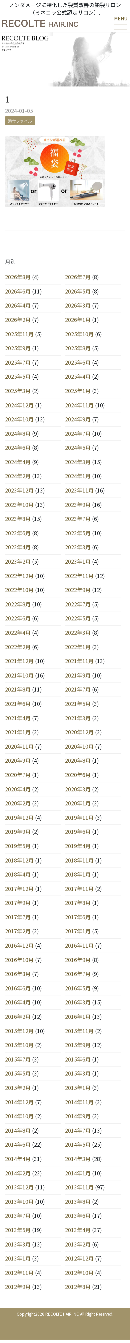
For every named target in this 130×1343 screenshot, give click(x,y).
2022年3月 (78, 632)
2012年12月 (79, 1258)
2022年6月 (18, 618)
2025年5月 (18, 376)
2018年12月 (19, 860)
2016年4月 (18, 1002)
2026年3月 (78, 305)
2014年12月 (19, 1102)
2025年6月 (78, 362)
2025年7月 (18, 362)
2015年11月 (79, 1031)
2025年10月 (79, 334)
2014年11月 (79, 1102)
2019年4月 (78, 846)
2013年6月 (78, 1215)
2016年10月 (19, 960)
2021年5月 (78, 704)
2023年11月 (79, 490)
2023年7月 (78, 519)
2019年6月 (78, 831)
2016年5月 (78, 988)
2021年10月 (19, 675)
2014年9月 (78, 1116)
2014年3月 (78, 1159)
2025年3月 (18, 391)
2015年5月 (18, 1073)
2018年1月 (78, 874)
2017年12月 (19, 889)
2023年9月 (78, 505)
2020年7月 (18, 775)
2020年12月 (79, 732)
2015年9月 (78, 1045)
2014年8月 (18, 1130)
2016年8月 (18, 974)
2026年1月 (78, 320)
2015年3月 (78, 1073)
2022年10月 (19, 590)
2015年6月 (78, 1059)
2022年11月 (79, 576)
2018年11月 (79, 860)
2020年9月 (18, 760)
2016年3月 (78, 1002)
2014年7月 (78, 1130)
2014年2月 (18, 1173)
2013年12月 (19, 1187)
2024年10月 (19, 419)
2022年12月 (19, 576)
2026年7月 (78, 277)
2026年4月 (18, 305)
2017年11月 (79, 889)
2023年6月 (18, 533)
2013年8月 (78, 1201)
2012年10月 (79, 1273)
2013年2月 (78, 1244)
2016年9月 (78, 960)
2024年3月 (78, 462)
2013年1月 (18, 1258)
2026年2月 (18, 320)
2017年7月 (18, 917)
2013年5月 (18, 1230)
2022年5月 (78, 618)
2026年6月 (18, 291)
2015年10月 (19, 1045)
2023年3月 (78, 547)
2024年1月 (78, 476)
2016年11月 (79, 945)
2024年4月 (18, 462)
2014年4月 (18, 1159)
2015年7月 (18, 1059)
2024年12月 (19, 405)
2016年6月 (18, 988)
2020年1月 (78, 803)
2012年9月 (18, 1287)
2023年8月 (18, 519)
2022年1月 (78, 647)
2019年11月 (79, 817)
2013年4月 (78, 1230)
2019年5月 (18, 846)
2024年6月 (18, 447)
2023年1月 (78, 561)
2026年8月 (18, 277)
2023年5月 (78, 533)
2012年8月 (78, 1287)
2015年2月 (18, 1088)
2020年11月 (19, 746)
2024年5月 (78, 447)
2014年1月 (78, 1173)
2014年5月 (78, 1144)
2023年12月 (19, 490)
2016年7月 (78, 974)
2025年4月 (78, 376)
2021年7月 (78, 689)
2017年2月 (18, 931)
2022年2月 (18, 647)
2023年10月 (19, 505)
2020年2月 (18, 803)
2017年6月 (78, 917)
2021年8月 (18, 689)
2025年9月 (18, 348)
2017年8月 (78, 903)
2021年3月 (78, 718)
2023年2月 (18, 561)
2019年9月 (18, 831)
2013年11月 (79, 1187)
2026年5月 (78, 291)
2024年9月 (78, 419)
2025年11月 (19, 334)
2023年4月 (18, 547)
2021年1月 (18, 732)
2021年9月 (78, 675)
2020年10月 (79, 746)
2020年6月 (78, 775)
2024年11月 (79, 405)
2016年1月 (78, 1016)
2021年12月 (19, 661)
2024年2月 (18, 476)
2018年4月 (18, 874)
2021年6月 (18, 704)
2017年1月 (78, 931)
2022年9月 (78, 590)
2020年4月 (18, 789)
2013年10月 (19, 1201)
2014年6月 (18, 1144)
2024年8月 (18, 433)
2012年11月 (19, 1273)
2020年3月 (78, 789)
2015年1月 (78, 1088)
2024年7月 (78, 433)
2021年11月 (79, 661)
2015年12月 (19, 1031)
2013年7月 (18, 1215)
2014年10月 (19, 1116)
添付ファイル (20, 121)
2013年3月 (18, 1244)
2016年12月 (19, 945)
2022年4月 (18, 632)
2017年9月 (18, 903)
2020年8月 (78, 760)
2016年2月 (18, 1016)
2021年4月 (18, 718)
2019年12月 (19, 817)
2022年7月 (78, 604)
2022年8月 (18, 604)
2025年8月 (78, 348)
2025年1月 (78, 391)
